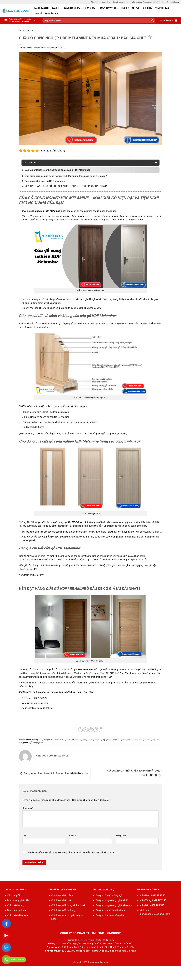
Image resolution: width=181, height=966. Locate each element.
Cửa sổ (38, 13)
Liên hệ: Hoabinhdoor (170, 2)
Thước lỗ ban (162, 8)
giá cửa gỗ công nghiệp (33, 742)
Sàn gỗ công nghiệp (120, 2)
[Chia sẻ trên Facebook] (80, 729)
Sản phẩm (106, 2)
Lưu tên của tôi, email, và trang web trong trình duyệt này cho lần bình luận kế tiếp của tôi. (71, 852)
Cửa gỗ (55, 8)
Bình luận (27, 808)
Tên (24, 835)
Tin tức (135, 8)
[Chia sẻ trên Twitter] (85, 729)
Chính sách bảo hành (62, 895)
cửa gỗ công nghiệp (80, 740)
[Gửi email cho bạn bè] (90, 729)
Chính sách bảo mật (61, 900)
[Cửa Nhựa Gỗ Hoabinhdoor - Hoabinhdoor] (15, 10)
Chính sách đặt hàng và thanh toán (68, 905)
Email (72, 835)
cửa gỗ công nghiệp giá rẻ (99, 740)
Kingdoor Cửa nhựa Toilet (53, 48)
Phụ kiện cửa (51, 13)
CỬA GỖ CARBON (41, 8)
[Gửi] (152, 20)
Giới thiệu (94, 2)
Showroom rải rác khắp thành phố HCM (92, 677)
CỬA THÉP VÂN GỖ (108, 8)
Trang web (121, 835)
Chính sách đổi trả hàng (63, 910)
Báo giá (125, 8)
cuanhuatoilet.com (40, 703)
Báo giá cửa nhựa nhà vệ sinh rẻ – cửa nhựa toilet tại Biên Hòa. (55, 773)
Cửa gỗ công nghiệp (42, 708)
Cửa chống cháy (72, 8)
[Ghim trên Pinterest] (95, 729)
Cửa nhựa (90, 8)
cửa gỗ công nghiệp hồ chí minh (125, 740)
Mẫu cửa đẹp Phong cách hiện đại (145, 2)
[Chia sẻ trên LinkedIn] (101, 729)
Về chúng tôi (13, 895)
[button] (19, 20)
